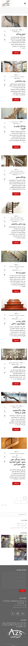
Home (18, 12)
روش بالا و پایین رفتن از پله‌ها (19, 411)
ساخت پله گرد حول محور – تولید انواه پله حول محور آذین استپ (17, 463)
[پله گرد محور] (14, 161)
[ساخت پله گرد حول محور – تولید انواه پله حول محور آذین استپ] (14, 443)
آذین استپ (9, 644)
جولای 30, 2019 (15, 457)
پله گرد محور (20, 177)
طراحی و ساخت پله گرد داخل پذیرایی (18, 527)
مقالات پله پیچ (15, 30)
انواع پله (22, 76)
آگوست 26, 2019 (15, 364)
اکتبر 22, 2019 (15, 174)
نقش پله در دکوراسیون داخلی (18, 322)
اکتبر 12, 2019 (15, 270)
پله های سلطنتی (19, 367)
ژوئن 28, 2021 (16, 31)
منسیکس (13, 645)
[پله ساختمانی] (14, 66)
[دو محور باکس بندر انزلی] (25, 554)
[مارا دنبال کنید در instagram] (18, 614)
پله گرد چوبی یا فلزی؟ (19, 127)
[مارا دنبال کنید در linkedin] (23, 614)
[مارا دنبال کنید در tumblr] (13, 614)
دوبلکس (11, 219)
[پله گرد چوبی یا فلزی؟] (14, 113)
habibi (20, 30)
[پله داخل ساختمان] (14, 207)
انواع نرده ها (20, 272)
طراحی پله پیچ (18, 173)
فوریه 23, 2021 (17, 78)
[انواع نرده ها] (14, 256)
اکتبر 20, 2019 (15, 221)
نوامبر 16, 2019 (16, 123)
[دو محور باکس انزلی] (25, 541)
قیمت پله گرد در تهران (22, 523)
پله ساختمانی (20, 81)
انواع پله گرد (20, 34)
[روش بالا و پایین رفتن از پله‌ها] (14, 397)
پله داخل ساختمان (18, 224)
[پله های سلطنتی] (14, 354)
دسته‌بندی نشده (16, 76)
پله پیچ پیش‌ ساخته (22, 525)
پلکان (21, 171)
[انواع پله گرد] (14, 21)
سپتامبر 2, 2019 (15, 319)
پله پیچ (18, 171)
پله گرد (15, 171)
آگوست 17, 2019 (16, 407)
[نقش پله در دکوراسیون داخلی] (14, 305)
